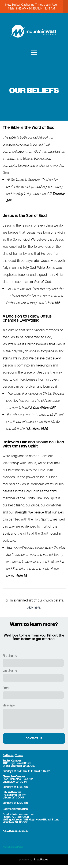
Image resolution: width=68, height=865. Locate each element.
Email (6, 688)
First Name (10, 655)
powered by (34, 859)
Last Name (10, 670)
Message (9, 705)
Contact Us (34, 738)
